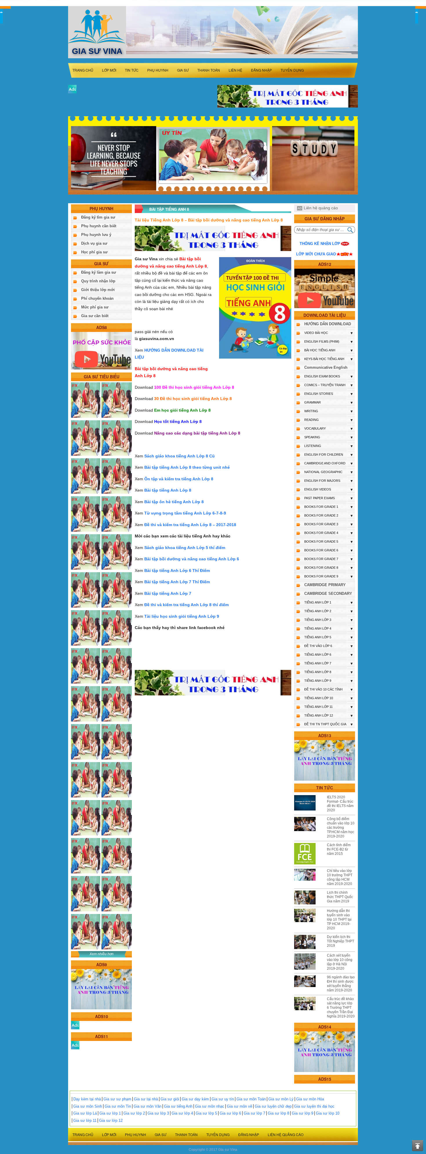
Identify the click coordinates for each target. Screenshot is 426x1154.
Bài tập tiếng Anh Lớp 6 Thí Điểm (177, 570)
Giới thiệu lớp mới (98, 290)
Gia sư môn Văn (147, 1106)
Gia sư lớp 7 (254, 1113)
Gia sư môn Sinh (87, 1106)
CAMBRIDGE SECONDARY (328, 593)
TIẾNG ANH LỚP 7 (317, 663)
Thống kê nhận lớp (320, 243)
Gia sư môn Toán (251, 1099)
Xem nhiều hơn (102, 954)
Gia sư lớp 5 (206, 1113)
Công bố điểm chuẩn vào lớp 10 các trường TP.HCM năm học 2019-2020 (340, 827)
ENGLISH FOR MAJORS (322, 480)
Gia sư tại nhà (146, 1099)
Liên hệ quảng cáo (321, 208)
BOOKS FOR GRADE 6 (321, 550)
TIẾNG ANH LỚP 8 (317, 672)
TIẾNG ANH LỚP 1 (317, 602)
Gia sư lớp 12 (111, 1120)
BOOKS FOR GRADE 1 (321, 506)
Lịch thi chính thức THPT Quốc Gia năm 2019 (340, 897)
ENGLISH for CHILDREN (323, 454)
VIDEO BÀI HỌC (316, 333)
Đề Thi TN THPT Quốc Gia (325, 724)
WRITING (311, 411)
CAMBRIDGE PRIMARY (325, 585)
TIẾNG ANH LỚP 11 (318, 706)
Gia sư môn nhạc (209, 1106)
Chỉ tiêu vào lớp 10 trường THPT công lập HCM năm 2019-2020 (339, 877)
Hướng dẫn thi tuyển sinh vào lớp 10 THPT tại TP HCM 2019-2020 (339, 919)
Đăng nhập (261, 70)
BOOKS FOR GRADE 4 (321, 533)
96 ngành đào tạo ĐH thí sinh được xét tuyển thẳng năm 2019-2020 (341, 983)
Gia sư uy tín (223, 1099)
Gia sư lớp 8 (278, 1113)
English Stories (318, 393)
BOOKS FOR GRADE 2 (321, 515)
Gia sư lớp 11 (85, 1120)
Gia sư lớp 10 (327, 1113)
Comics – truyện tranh (324, 385)
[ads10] (75, 1025)
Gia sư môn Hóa (310, 1099)
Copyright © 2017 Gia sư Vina (213, 1150)
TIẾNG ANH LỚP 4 (317, 628)
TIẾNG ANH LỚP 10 (318, 698)
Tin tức (132, 70)
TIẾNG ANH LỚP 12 (318, 715)
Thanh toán (208, 70)
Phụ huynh (157, 70)
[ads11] (75, 1045)
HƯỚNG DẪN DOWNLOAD (327, 324)
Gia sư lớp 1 (110, 1113)
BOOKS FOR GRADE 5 (321, 541)
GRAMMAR (312, 402)
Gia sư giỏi (170, 1099)
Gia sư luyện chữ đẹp (273, 1106)
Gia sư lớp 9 (302, 1113)
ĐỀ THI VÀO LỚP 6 (318, 646)
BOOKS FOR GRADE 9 (321, 576)
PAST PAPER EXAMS (319, 498)
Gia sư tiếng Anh (178, 1106)
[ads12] (324, 288)
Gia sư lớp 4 (182, 1113)
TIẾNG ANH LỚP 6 (317, 654)
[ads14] (324, 1051)
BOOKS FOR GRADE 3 (321, 524)
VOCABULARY (315, 428)
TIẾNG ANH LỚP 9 (317, 680)
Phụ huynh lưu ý (96, 234)
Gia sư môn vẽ (239, 1106)
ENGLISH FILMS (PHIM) (321, 341)
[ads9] (101, 989)
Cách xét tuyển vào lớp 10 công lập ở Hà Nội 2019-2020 (339, 962)
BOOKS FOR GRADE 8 (321, 567)
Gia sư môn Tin (118, 1106)
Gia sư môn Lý (281, 1099)
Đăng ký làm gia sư (98, 272)
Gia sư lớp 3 (158, 1113)
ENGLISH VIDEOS (317, 489)
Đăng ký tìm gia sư (98, 217)
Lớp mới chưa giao (316, 254)
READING (311, 419)
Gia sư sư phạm (117, 1099)
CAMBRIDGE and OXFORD (324, 463)
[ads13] (324, 760)
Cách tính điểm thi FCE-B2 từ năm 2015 (339, 849)
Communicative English (325, 367)
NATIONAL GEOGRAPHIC (323, 472)
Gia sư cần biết (94, 316)
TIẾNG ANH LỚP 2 (317, 611)
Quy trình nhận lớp (98, 281)
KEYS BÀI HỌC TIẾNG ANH (324, 359)
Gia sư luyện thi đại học (314, 1106)
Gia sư (183, 70)
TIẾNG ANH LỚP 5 (317, 637)
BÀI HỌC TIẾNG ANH (319, 350)
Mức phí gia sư (94, 307)
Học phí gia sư (94, 252)
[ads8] (101, 350)
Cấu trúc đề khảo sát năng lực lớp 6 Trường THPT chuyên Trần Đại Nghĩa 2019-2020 (341, 1007)
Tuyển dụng (292, 70)
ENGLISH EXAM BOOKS (322, 376)
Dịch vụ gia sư (94, 243)
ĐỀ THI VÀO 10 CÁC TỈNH (323, 689)
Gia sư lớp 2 (134, 1113)
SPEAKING (312, 437)
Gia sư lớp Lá (85, 1113)
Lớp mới (109, 70)
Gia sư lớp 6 (230, 1113)
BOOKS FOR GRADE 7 (321, 559)
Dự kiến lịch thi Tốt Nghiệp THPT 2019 (340, 941)
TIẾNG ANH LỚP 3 (317, 619)
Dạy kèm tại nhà (87, 1099)
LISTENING (312, 446)
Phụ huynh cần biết (98, 226)
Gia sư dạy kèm (195, 1099)
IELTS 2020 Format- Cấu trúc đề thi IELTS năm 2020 (340, 803)
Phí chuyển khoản (97, 298)
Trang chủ (82, 70)
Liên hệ (235, 70)
